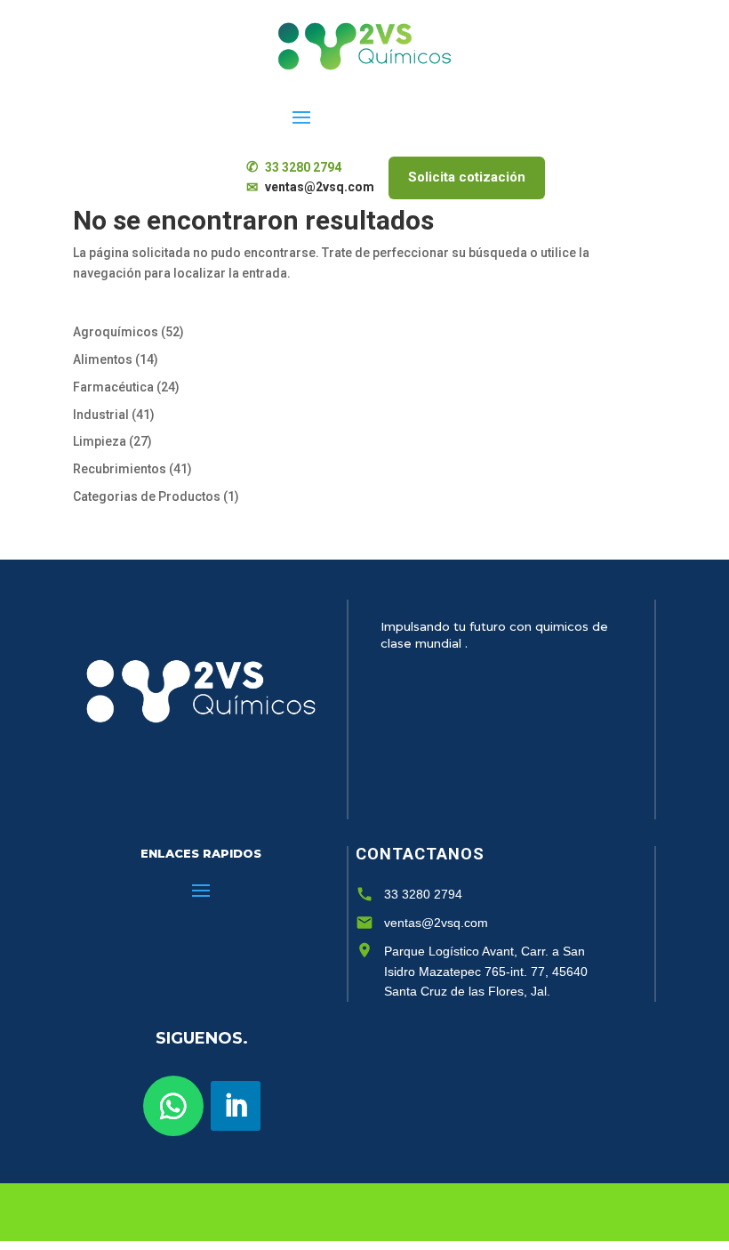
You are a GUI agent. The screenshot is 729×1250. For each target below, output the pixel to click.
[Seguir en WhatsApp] (173, 1106)
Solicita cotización (466, 177)
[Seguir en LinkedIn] (235, 1106)
